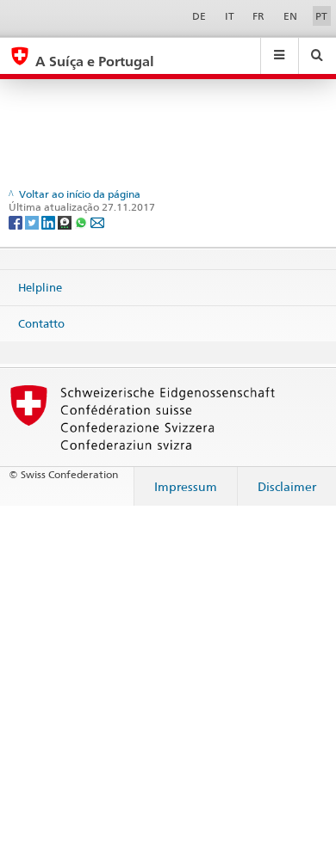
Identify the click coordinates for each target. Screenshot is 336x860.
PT (321, 15)
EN (290, 15)
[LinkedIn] (49, 221)
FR (258, 15)
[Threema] (66, 221)
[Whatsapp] (82, 221)
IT (229, 15)
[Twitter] (33, 221)
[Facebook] (17, 221)
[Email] (97, 221)
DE (199, 15)
